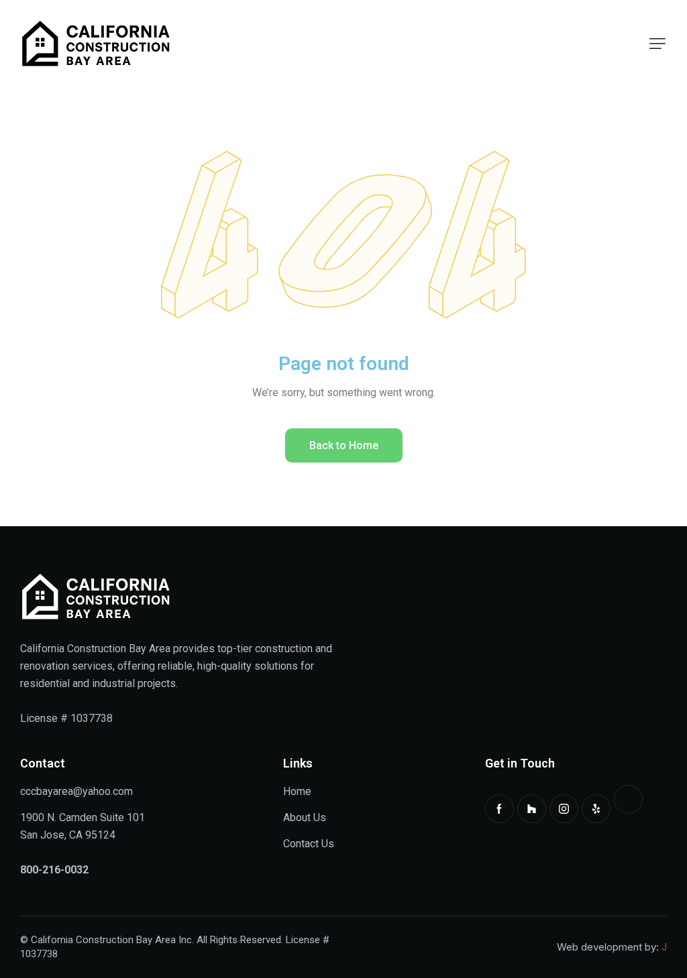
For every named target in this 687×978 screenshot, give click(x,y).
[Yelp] (596, 808)
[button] (657, 43)
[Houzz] (531, 808)
